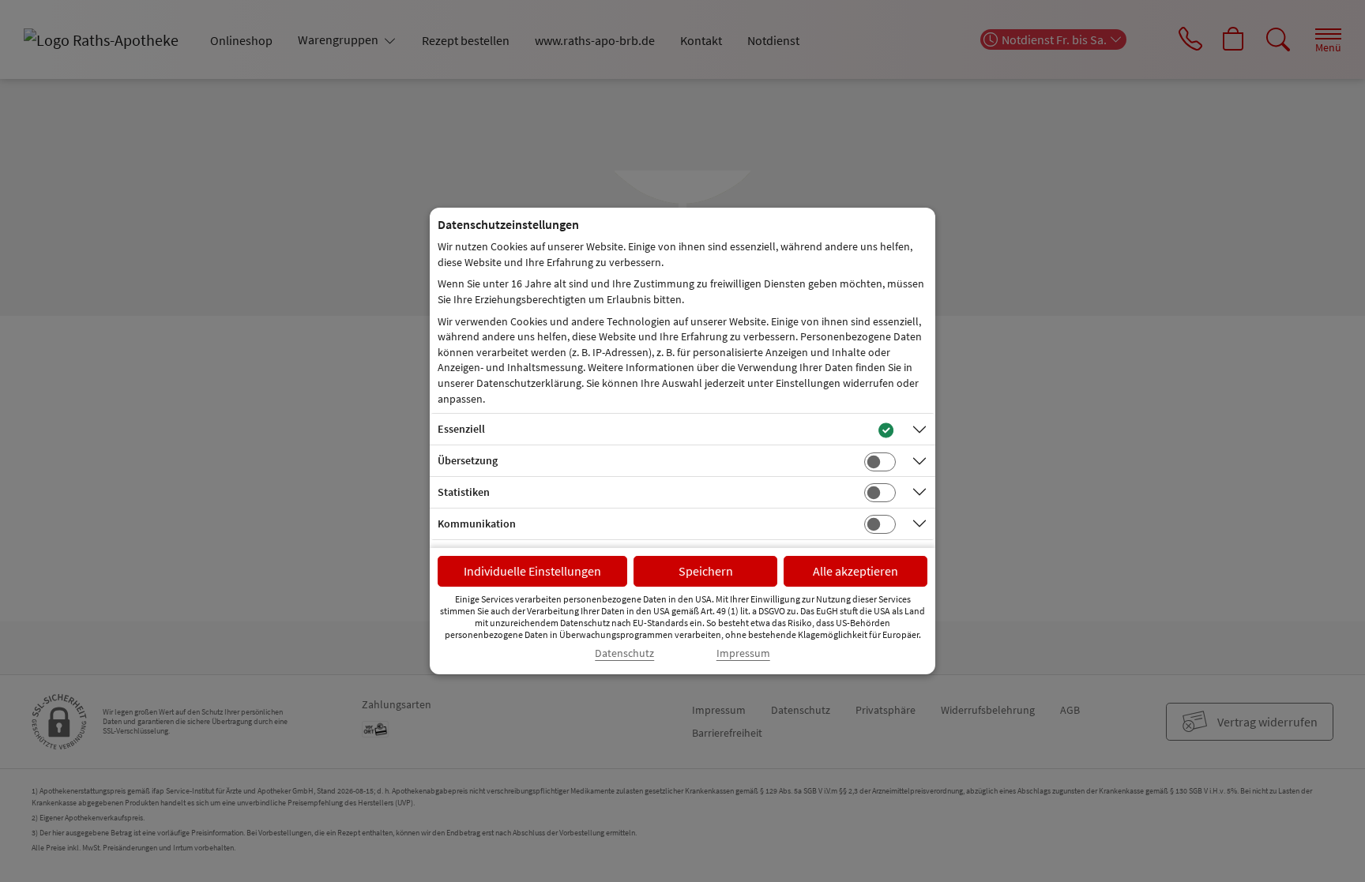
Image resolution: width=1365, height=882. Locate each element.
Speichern (706, 571)
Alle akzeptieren (855, 571)
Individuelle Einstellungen (532, 571)
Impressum (743, 653)
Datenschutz (624, 653)
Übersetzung (468, 460)
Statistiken (464, 492)
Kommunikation (477, 523)
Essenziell (461, 429)
